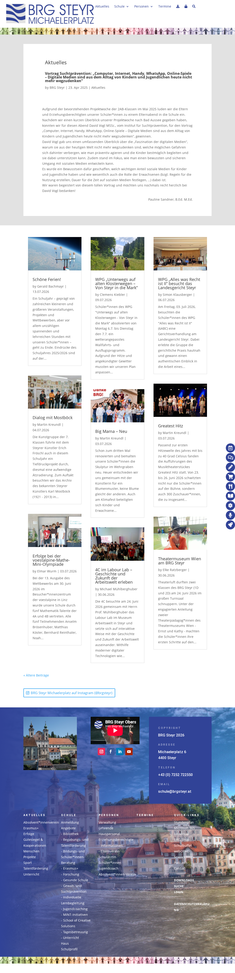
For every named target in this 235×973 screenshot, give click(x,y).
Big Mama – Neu (111, 431)
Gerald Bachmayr (50, 286)
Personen (141, 6)
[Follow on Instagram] (101, 751)
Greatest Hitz (170, 426)
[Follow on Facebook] (110, 751)
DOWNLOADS (184, 880)
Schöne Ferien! (47, 279)
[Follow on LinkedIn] (119, 751)
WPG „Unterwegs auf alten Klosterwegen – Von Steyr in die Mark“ (116, 283)
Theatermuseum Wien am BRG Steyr (179, 561)
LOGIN (178, 892)
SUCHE (179, 886)
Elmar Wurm (46, 571)
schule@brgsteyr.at (174, 791)
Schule (119, 6)
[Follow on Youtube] (129, 751)
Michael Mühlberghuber (118, 589)
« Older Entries (60, 675)
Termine (164, 6)
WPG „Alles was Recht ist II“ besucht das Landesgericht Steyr (179, 283)
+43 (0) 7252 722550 (175, 775)
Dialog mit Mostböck (53, 417)
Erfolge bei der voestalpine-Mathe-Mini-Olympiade (51, 560)
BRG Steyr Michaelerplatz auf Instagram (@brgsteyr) (71, 692)
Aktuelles (102, 6)
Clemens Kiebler (112, 294)
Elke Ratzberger (175, 570)
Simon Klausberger (177, 294)
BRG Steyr (57, 87)
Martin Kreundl (49, 424)
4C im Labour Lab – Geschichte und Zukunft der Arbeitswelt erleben (114, 576)
